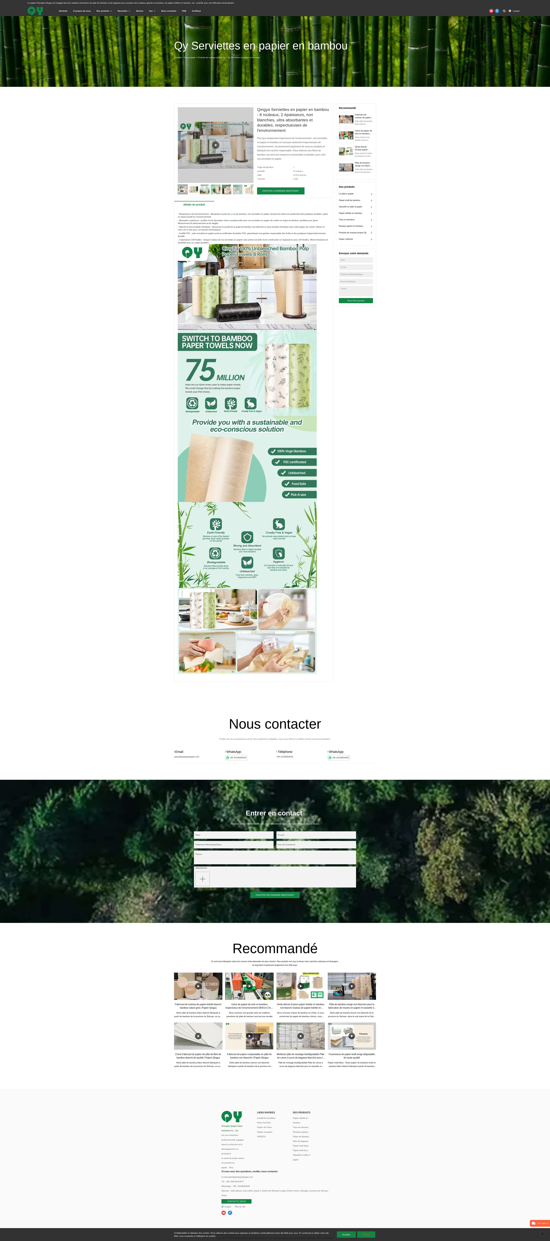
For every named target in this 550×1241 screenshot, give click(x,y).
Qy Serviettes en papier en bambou (244, 57)
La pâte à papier (346, 193)
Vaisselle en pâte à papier (350, 206)
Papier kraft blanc (301, 1146)
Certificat (196, 11)
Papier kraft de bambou (349, 200)
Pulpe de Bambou (301, 1136)
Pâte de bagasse (300, 1141)
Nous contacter (168, 11)
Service (139, 11)
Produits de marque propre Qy (211, 57)
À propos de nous (82, 11)
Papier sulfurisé (346, 239)
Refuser (366, 1234)
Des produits (103, 11)
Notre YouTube (264, 1122)
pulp (232, 214)
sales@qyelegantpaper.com (186, 757)
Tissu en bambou (346, 219)
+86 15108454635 (238, 757)
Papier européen (264, 1132)
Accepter (346, 1234)
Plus (231, 1167)
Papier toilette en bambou (350, 213)
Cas (151, 11)
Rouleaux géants (300, 1132)
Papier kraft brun (300, 1150)
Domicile (63, 11)
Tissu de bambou (301, 1127)
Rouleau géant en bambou (351, 226)
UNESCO (261, 1136)
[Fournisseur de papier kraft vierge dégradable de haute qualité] (352, 1036)
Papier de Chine (264, 1127)
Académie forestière (266, 1118)
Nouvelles (122, 11)
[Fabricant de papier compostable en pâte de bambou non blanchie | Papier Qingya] (249, 1036)
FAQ (184, 11)
